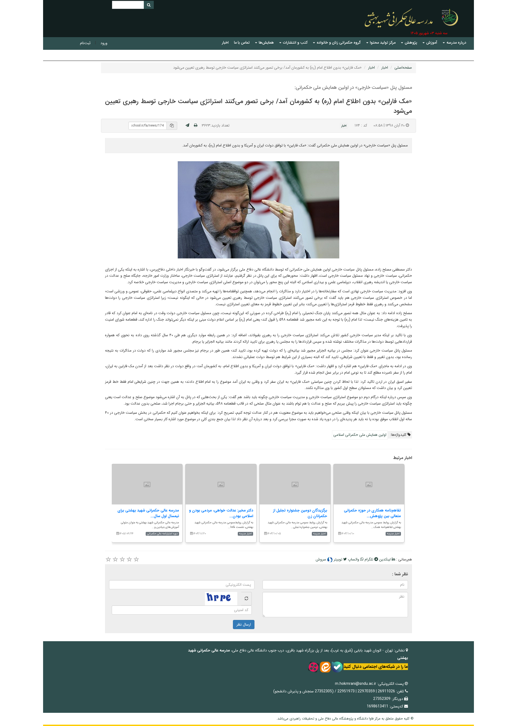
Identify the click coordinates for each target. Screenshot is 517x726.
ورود (103, 43)
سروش (321, 559)
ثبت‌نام (85, 43)
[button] (454, 42)
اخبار (384, 68)
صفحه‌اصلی (403, 68)
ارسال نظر (243, 624)
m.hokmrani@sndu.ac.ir (355, 684)
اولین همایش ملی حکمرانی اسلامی (359, 435)
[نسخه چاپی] (196, 125)
